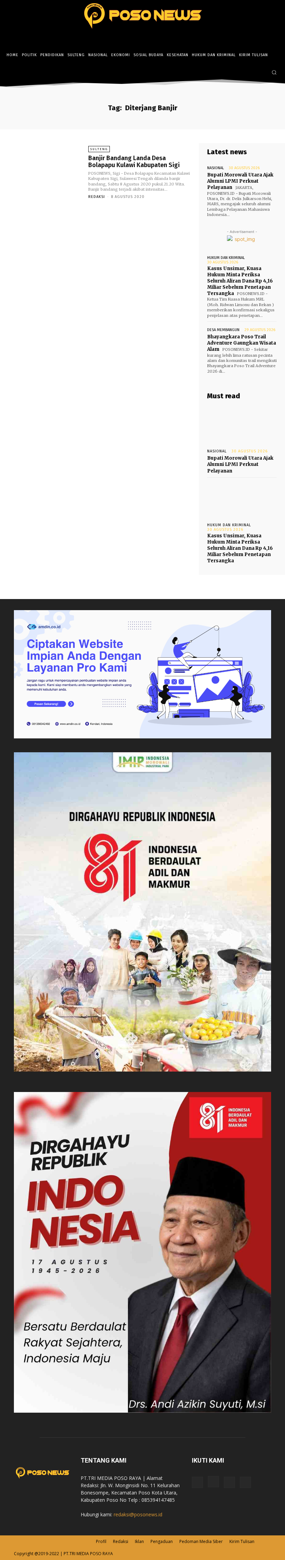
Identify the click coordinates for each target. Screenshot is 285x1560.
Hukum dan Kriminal (226, 258)
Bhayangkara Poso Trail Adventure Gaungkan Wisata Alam (241, 343)
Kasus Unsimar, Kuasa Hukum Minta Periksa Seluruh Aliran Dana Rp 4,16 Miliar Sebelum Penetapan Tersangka (240, 281)
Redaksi (96, 196)
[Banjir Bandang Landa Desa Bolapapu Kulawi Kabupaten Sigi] (44, 172)
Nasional (215, 168)
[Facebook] (241, 73)
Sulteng (99, 149)
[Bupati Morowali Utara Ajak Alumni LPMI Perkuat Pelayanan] (242, 424)
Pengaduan (161, 1541)
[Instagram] (251, 73)
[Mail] (229, 1482)
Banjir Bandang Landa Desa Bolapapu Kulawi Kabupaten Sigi (134, 161)
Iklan (139, 1541)
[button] (274, 72)
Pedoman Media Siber (201, 1541)
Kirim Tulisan (241, 1541)
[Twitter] (261, 73)
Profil (101, 1541)
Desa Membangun (223, 330)
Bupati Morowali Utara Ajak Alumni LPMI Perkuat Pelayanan (240, 181)
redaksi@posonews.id (138, 1514)
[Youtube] (245, 1482)
